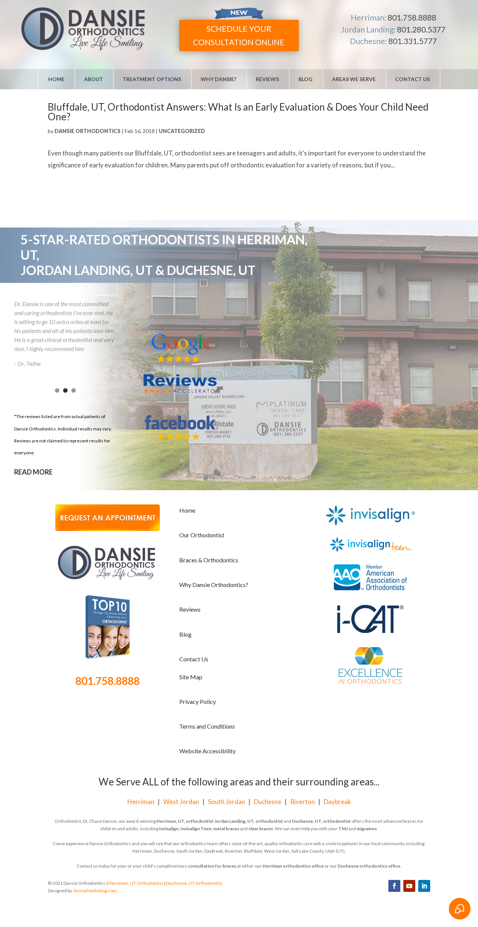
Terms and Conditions (207, 726)
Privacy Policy (197, 701)
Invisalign (169, 828)
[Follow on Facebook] (394, 886)
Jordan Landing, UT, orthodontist (248, 821)
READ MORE (33, 472)
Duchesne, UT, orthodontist (321, 821)
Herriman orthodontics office (293, 866)
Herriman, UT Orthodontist (135, 883)
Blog (305, 79)
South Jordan (226, 802)
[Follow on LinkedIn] (424, 886)
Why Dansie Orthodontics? (213, 584)
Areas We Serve (354, 79)
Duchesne (267, 802)
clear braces (260, 828)
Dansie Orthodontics (88, 131)
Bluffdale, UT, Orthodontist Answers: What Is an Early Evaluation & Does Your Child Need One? (238, 112)
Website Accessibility (207, 750)
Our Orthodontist (201, 534)
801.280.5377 (421, 29)
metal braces (226, 828)
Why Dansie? (218, 79)
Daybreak (337, 802)
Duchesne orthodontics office (369, 866)
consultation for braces (212, 866)
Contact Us (412, 79)
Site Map (190, 676)
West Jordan (181, 802)
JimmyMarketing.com (95, 890)
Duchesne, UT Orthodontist (194, 883)
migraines (367, 828)
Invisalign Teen (195, 828)
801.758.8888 (412, 17)
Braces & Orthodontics (208, 559)
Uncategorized (182, 131)
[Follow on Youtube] (409, 886)
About (93, 79)
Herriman (140, 802)
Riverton (302, 802)
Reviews (267, 79)
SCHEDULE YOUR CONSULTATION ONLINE (239, 35)
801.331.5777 (412, 41)
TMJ (343, 828)
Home (56, 79)
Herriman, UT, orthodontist (185, 821)
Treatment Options (151, 79)
